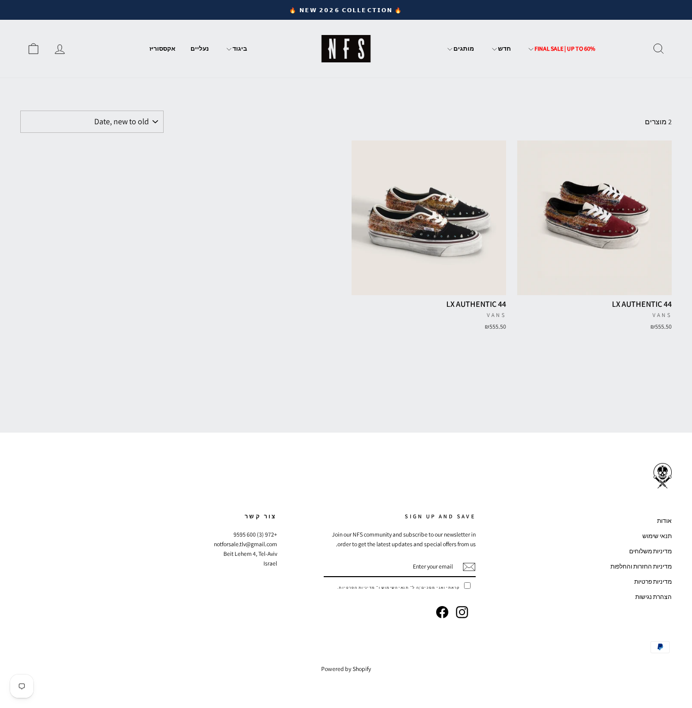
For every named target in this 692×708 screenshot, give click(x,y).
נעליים (199, 48)
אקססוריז (162, 48)
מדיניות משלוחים (650, 551)
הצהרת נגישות (653, 596)
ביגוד (239, 48)
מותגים (463, 48)
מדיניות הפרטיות (357, 587)
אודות (664, 520)
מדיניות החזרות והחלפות (641, 566)
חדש (504, 48)
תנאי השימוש (395, 587)
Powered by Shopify (346, 668)
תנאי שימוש (657, 536)
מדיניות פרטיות (653, 581)
